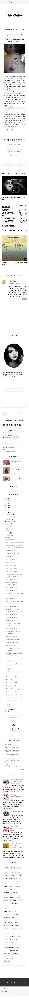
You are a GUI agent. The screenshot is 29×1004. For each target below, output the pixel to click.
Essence (17, 872)
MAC (21, 900)
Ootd (5, 950)
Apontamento (8, 870)
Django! (8, 704)
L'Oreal (20, 956)
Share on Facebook (15, 144)
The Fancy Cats (9, 744)
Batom (19, 867)
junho (8, 528)
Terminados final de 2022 (11, 751)
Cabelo (6, 906)
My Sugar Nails (9, 765)
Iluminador (15, 914)
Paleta (15, 939)
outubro (9, 519)
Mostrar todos (21, 769)
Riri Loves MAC (10, 559)
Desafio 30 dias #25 (11, 590)
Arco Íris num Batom (11, 759)
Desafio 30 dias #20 (11, 628)
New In (6, 872)
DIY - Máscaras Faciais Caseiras (15, 542)
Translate (16, 437)
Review (6, 867)
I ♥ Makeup (7, 914)
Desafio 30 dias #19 (11, 636)
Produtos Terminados (10, 931)
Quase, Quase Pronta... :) (13, 639)
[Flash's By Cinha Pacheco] (4, 449)
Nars (18, 933)
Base (15, 911)
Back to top (22, 993)
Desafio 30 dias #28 (11, 571)
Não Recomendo (17, 928)
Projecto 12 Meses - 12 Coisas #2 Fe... (14, 231)
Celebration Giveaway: (16, 811)
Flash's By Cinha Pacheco (8, 447)
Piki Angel (12, 281)
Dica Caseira (14, 942)
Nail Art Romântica (11, 620)
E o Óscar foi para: (11, 550)
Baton (6, 925)
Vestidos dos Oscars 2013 (13, 553)
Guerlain (12, 958)
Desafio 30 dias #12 (11, 695)
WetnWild (14, 892)
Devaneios (12, 889)
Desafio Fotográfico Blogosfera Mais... (14, 263)
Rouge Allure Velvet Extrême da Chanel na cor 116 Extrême (17, 470)
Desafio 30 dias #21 (11, 617)
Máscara (6, 909)
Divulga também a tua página (9, 451)
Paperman (9, 658)
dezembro (9, 514)
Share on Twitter (16, 148)
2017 (6, 503)
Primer (6, 936)
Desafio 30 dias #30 (11, 565)
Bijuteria (15, 900)
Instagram (7, 881)
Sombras (6, 892)
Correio (6, 884)
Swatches (17, 870)
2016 (6, 505)
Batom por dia (17, 881)
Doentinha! (9, 556)
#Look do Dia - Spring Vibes (12, 766)
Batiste (16, 922)
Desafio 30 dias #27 (11, 579)
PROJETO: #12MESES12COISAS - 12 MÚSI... (14, 198)
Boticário (7, 917)
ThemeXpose (15, 988)
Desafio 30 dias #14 (11, 686)
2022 (6, 499)
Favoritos (7, 928)
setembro (9, 521)
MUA (5, 878)
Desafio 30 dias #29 (11, 568)
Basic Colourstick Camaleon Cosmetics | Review (12, 761)
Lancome (18, 947)
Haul (12, 895)
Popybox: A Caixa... (11, 539)
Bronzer (6, 933)
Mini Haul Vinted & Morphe (16, 462)
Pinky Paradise (13, 950)
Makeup (12, 867)
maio (8, 530)
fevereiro (9, 537)
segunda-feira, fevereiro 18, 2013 (16, 283)
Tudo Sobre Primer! (12, 642)
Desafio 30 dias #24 (11, 598)
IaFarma (6, 956)
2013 (6, 512)
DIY (15, 906)
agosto (8, 524)
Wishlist (18, 895)
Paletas (14, 909)
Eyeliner (6, 903)
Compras (17, 886)
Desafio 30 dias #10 (11, 707)
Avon (11, 872)
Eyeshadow (7, 945)
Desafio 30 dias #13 (11, 692)
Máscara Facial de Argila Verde (15, 689)
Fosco (6, 958)
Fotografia (7, 939)
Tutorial (12, 897)
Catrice (14, 875)
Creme (14, 920)
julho (8, 526)
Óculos (12, 936)
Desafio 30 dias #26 (11, 587)
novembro (10, 517)
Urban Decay (8, 922)
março (8, 535)
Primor (17, 925)
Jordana (13, 956)
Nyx (5, 889)
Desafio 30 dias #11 (11, 701)
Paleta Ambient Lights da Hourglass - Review (17, 478)
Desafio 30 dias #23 (11, 606)
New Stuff (7, 875)
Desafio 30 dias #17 (11, 661)
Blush (6, 897)
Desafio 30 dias (10, 562)
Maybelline (7, 900)
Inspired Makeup (9, 947)
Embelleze (15, 953)
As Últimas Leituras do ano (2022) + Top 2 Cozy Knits (12, 746)
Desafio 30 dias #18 (11, 645)
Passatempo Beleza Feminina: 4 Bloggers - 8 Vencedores (17, 796)
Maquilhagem (8, 886)
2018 (6, 501)
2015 (6, 508)
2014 (6, 510)
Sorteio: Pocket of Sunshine (14, 698)
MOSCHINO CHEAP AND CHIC (13, 756)
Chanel (19, 936)
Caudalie (7, 953)
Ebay (13, 917)
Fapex (19, 897)
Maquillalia (8, 911)
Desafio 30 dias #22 (11, 614)
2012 (6, 711)
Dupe (19, 920)
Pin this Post (15, 151)
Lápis (11, 925)
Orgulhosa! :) (10, 669)
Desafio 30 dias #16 (11, 677)
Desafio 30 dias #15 (11, 683)
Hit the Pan (16, 945)
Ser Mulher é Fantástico (12, 750)
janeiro (9, 709)
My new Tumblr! (11, 680)
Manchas (7, 961)
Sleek (20, 875)
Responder (24, 298)
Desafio (17, 156)
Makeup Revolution (14, 878)
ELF (11, 906)
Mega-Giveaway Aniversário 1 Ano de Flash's (16, 828)
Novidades (7, 920)
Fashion (6, 895)
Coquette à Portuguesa (11, 754)
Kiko (18, 889)
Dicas (13, 933)
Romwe (6, 942)
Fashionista (15, 903)
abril (8, 533)
